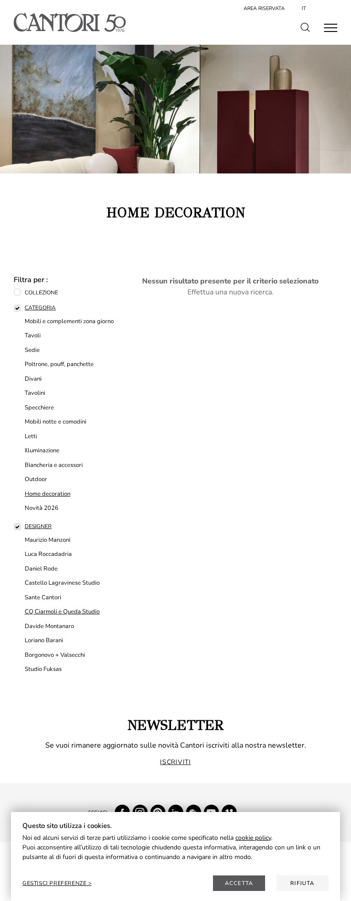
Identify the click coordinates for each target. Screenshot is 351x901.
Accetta (239, 883)
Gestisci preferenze (55, 883)
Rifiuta (302, 883)
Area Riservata (264, 8)
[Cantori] (70, 22)
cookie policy (253, 837)
